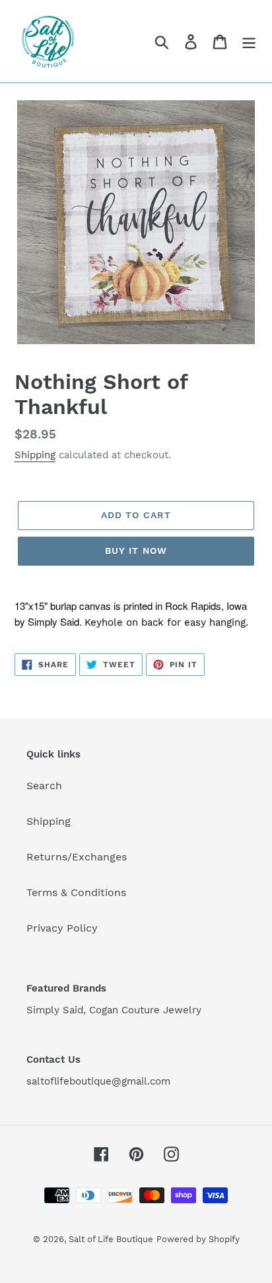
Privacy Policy (62, 928)
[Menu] (248, 41)
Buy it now (136, 550)
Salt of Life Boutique (111, 1239)
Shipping (35, 455)
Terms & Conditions (76, 892)
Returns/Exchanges (76, 856)
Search (44, 785)
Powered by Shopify (198, 1239)
